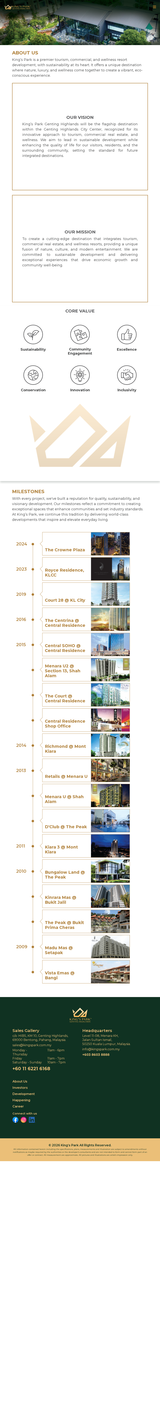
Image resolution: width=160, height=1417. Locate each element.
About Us (19, 1081)
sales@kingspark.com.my (32, 1045)
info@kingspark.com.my (101, 1049)
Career (18, 1106)
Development (23, 1094)
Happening (21, 1100)
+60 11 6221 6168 (31, 1068)
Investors (20, 1088)
